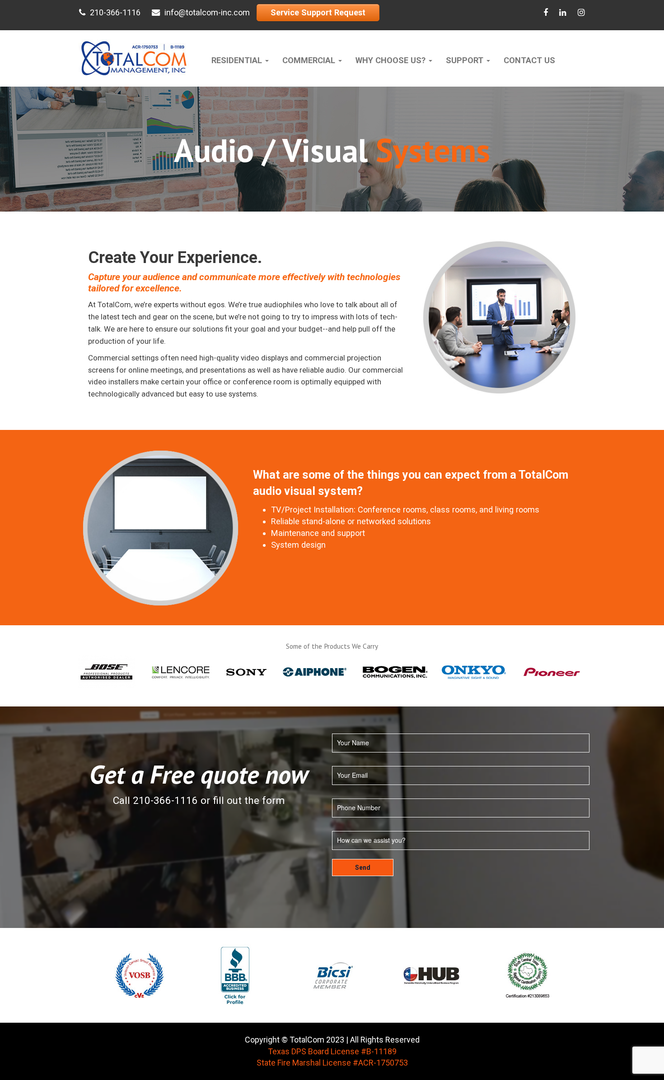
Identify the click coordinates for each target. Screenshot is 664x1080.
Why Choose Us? (391, 60)
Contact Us (529, 60)
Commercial (309, 60)
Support (466, 60)
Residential (237, 60)
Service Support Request (318, 12)
